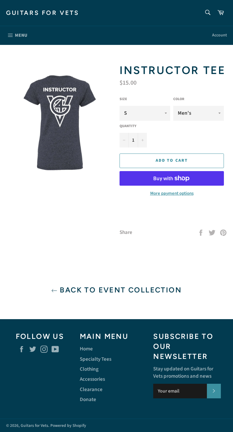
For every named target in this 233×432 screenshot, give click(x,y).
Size (123, 99)
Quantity (128, 126)
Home (86, 349)
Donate (88, 399)
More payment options (172, 194)
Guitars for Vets (42, 12)
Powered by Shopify (68, 425)
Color (178, 99)
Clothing (89, 369)
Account (219, 35)
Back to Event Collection (119, 289)
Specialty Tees (95, 359)
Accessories (92, 379)
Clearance (91, 389)
